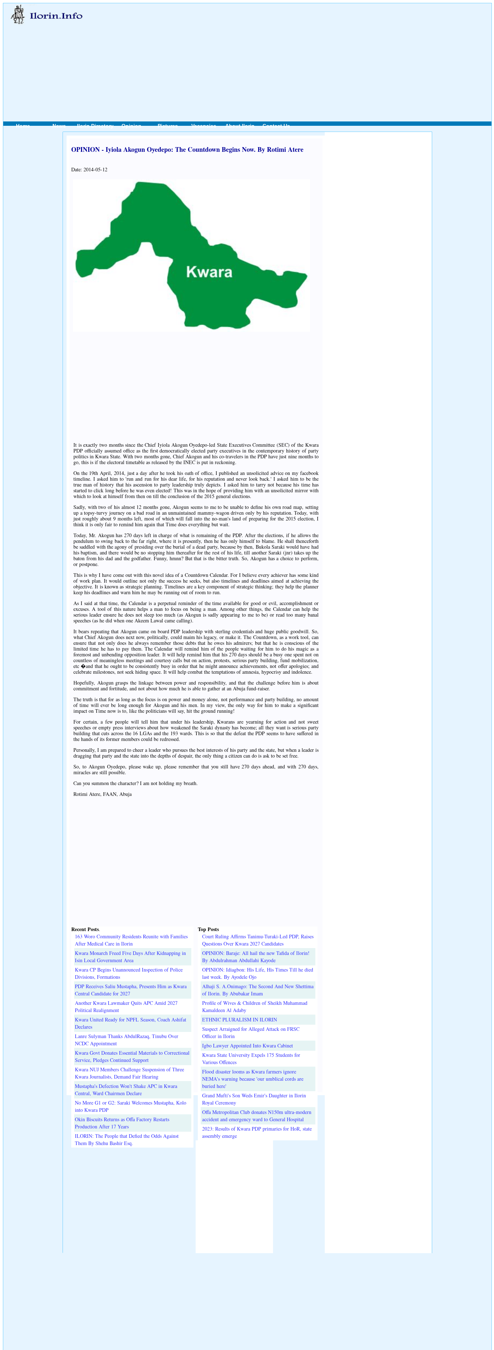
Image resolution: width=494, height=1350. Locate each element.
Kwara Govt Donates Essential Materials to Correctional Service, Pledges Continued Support (132, 1056)
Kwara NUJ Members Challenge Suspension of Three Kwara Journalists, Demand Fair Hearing (129, 1073)
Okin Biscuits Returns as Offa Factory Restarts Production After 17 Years (122, 1123)
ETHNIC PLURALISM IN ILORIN (239, 1019)
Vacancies (203, 126)
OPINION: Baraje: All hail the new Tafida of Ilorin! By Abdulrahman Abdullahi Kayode (256, 957)
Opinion (131, 126)
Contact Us (276, 126)
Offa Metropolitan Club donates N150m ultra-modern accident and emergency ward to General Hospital (256, 1116)
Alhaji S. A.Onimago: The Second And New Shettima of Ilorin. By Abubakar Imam (258, 990)
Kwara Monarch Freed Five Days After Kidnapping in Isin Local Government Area (130, 957)
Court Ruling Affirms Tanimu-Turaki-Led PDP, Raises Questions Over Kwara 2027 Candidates (258, 940)
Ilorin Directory (95, 126)
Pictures (168, 126)
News (59, 126)
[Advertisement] (283, 54)
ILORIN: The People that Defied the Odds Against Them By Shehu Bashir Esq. (127, 1139)
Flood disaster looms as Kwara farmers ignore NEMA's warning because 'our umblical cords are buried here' (252, 1078)
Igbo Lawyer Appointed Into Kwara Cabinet (247, 1045)
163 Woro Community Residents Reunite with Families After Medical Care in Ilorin (131, 940)
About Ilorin (240, 126)
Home (23, 126)
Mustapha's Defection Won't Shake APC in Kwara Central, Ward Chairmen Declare (126, 1090)
